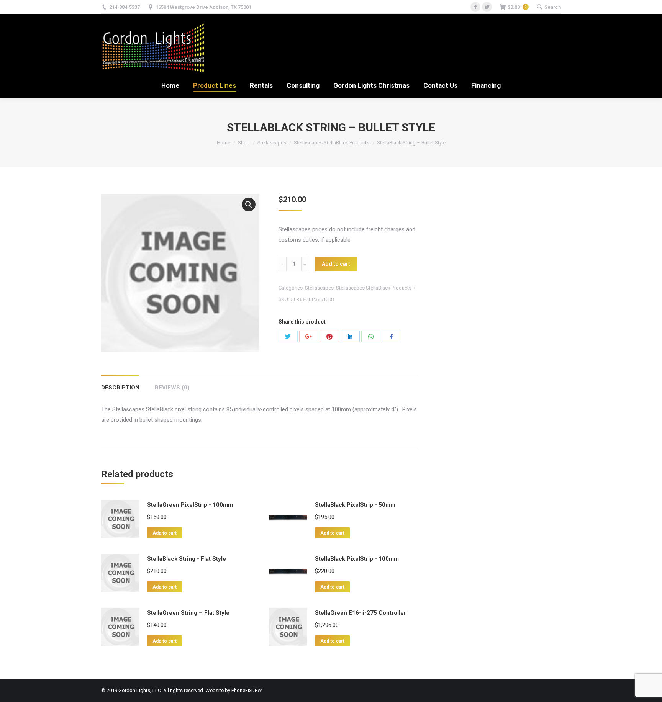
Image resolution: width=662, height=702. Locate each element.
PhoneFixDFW (246, 690)
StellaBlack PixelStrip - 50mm (355, 504)
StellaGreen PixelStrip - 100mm (190, 504)
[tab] (120, 384)
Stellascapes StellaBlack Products (331, 143)
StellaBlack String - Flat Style (186, 558)
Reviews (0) (172, 387)
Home (223, 143)
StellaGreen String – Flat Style (188, 612)
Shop (244, 143)
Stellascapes (271, 143)
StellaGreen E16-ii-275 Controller (360, 612)
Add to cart (336, 264)
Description (120, 387)
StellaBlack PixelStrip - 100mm (357, 558)
